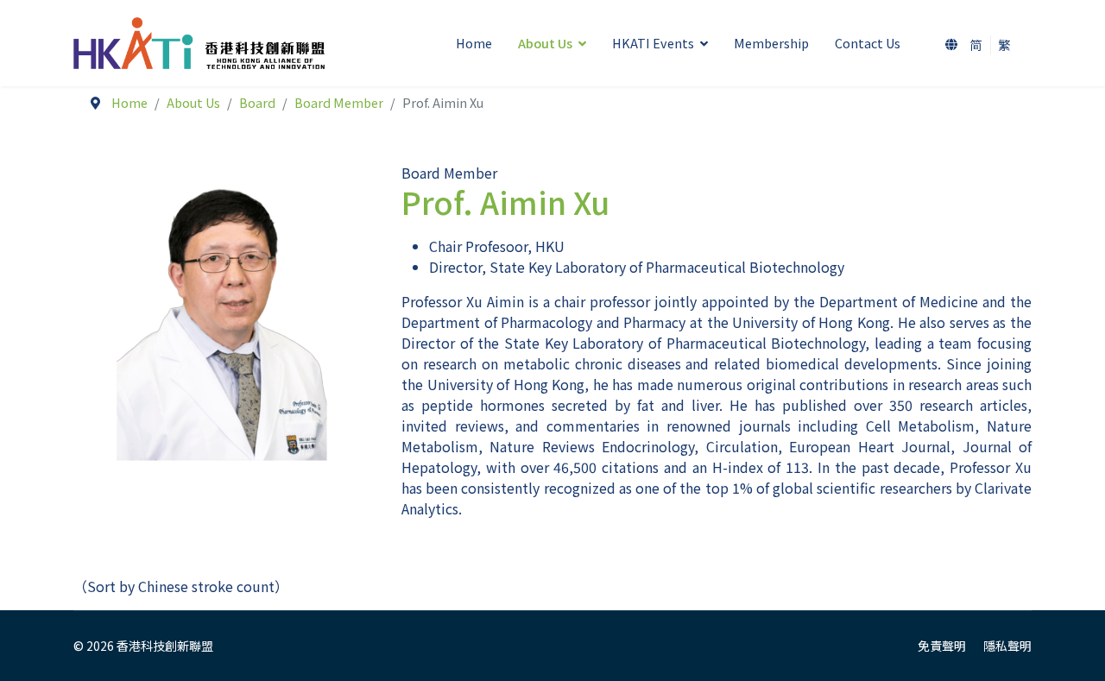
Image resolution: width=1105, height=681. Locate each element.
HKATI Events (653, 43)
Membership (771, 43)
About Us (545, 43)
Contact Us (867, 43)
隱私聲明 (1007, 645)
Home (474, 43)
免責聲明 (942, 645)
